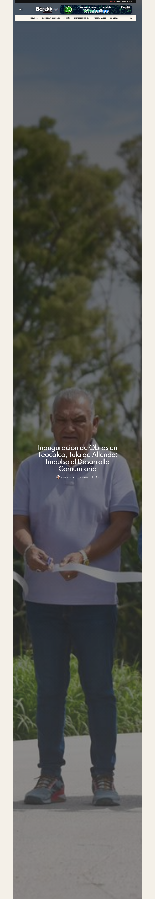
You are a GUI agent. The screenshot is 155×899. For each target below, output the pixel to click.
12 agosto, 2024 (83, 477)
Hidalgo (34, 18)
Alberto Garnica (68, 477)
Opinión (66, 18)
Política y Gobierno (51, 18)
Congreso (114, 18)
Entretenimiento (81, 18)
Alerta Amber (100, 18)
